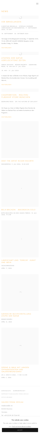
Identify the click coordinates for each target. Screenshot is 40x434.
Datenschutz (6, 391)
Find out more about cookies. (21, 426)
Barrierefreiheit (19, 391)
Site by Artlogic (6, 397)
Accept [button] (20, 430)
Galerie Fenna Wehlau (16, 3)
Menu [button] (37, 3)
